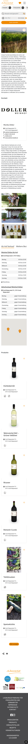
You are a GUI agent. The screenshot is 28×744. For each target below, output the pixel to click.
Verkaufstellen (12, 725)
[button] (20, 331)
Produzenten (18, 7)
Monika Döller (9, 125)
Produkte (6, 7)
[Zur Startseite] (7, 3)
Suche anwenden (13, 22)
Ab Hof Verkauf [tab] (7, 246)
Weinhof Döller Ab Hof (9, 252)
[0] (20, 3)
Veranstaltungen (13, 730)
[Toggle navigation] (24, 3)
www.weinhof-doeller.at (11, 138)
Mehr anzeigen (14, 644)
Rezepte (13, 728)
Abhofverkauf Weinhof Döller (12, 287)
